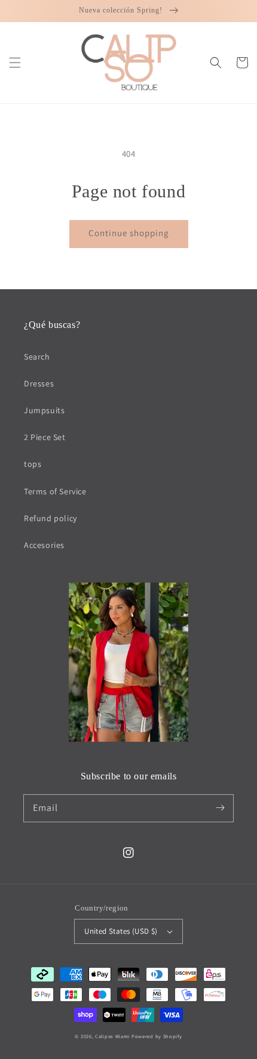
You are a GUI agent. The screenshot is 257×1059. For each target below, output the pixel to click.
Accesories (44, 545)
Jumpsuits (44, 410)
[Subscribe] (220, 808)
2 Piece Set (45, 437)
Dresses (39, 383)
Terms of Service (55, 491)
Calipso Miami (112, 1036)
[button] (15, 62)
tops (32, 464)
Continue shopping (128, 233)
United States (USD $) (120, 931)
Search (37, 356)
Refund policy (50, 518)
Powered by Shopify (156, 1036)
